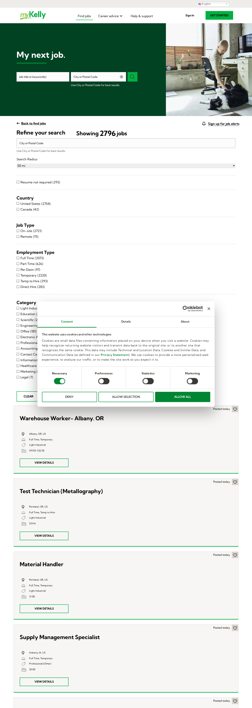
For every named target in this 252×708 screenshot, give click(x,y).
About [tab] (185, 321)
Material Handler (41, 564)
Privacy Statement (115, 355)
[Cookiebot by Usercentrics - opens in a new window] (185, 309)
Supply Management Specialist (60, 637)
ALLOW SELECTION (126, 397)
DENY (69, 397)
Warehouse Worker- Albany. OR (62, 418)
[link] (84, 16)
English (206, 3)
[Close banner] (209, 308)
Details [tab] (126, 321)
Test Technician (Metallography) (61, 491)
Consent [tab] (67, 321)
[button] (190, 15)
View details (44, 462)
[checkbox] (126, 182)
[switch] (103, 381)
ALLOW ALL (182, 397)
